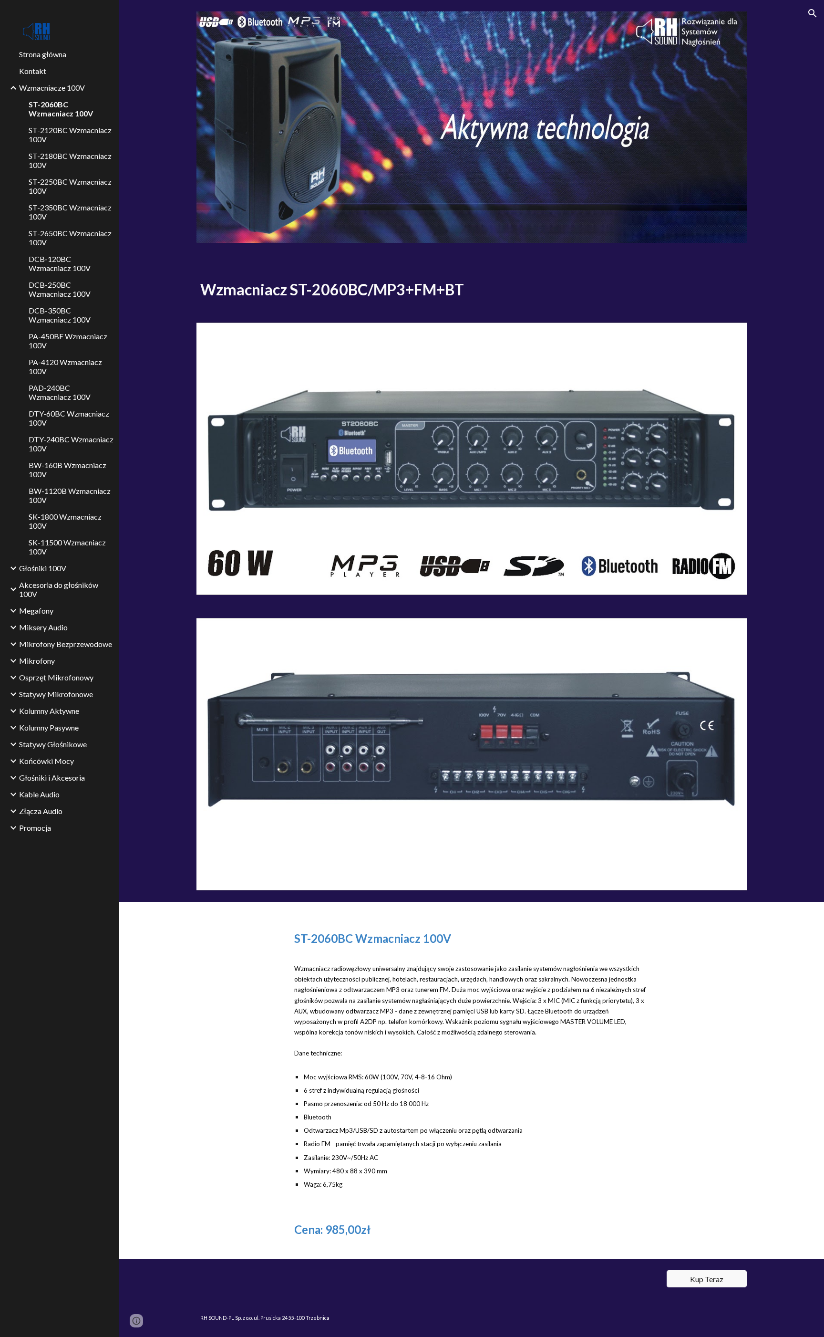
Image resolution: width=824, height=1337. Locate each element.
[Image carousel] (471, 127)
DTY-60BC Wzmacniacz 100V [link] (69, 418)
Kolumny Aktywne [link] (49, 710)
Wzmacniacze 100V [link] (52, 87)
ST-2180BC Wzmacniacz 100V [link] (70, 160)
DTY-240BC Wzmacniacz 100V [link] (71, 444)
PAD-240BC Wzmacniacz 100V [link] (60, 392)
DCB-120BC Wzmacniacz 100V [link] (60, 263)
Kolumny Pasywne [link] (49, 727)
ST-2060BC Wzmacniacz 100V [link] (61, 109)
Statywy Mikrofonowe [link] (56, 694)
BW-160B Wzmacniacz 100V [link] (67, 469)
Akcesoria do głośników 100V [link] (58, 589)
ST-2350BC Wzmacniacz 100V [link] (70, 212)
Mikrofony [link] (37, 660)
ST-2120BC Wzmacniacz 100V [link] (70, 134)
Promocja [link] (35, 827)
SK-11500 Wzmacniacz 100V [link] (67, 547)
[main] (471, 287)
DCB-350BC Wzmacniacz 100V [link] (60, 315)
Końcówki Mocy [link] (46, 760)
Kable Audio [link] (39, 794)
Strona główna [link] (42, 54)
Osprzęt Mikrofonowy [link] (56, 677)
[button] (812, 13)
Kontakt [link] (32, 70)
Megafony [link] (36, 610)
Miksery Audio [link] (43, 627)
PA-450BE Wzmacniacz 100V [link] (68, 341)
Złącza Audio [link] (40, 810)
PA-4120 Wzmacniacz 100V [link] (65, 366)
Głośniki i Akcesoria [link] (52, 777)
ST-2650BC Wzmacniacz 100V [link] (70, 238)
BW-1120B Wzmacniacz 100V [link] (70, 495)
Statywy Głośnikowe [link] (53, 744)
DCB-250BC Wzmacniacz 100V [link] (60, 289)
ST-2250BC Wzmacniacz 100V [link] (70, 186)
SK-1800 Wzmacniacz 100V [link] (65, 521)
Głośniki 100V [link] (42, 568)
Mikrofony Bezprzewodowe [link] (65, 643)
